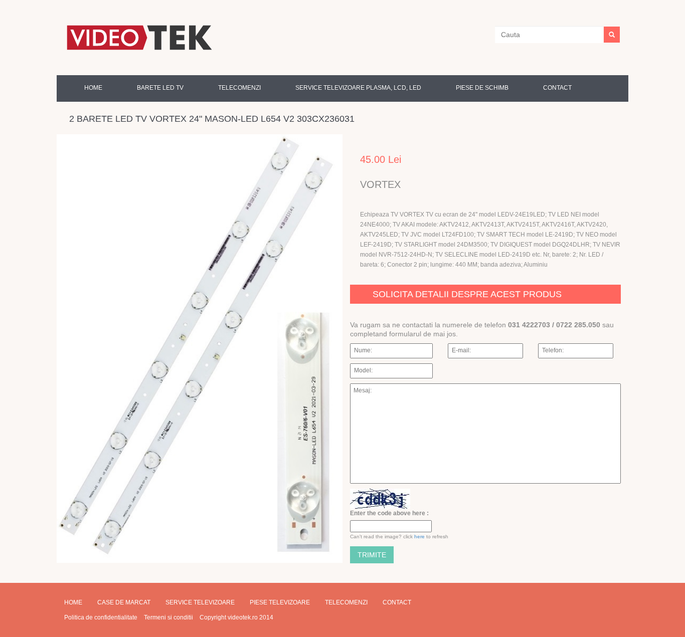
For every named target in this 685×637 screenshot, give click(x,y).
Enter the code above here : (389, 513)
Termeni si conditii (168, 617)
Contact (557, 87)
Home (93, 87)
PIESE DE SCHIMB (482, 87)
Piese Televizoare (280, 602)
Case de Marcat (123, 602)
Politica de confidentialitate (100, 617)
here (419, 536)
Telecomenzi (346, 602)
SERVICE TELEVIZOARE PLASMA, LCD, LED (358, 87)
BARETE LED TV (160, 87)
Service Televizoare (200, 602)
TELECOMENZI (239, 87)
